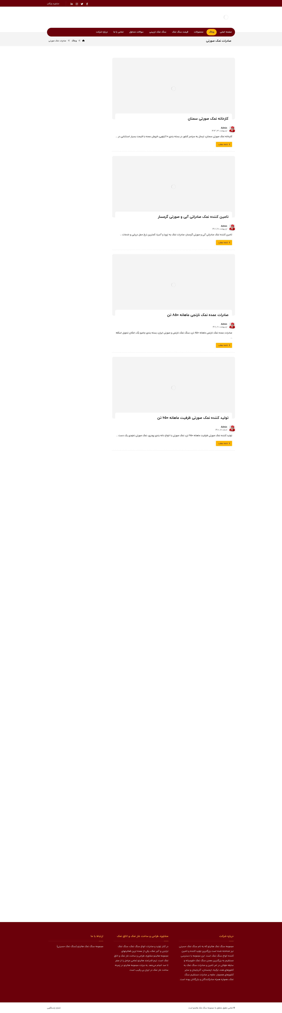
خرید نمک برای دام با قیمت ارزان (80, 284)
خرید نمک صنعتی (88, 432)
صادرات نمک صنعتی (87, 495)
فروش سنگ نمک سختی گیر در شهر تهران (76, 305)
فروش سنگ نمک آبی (87, 516)
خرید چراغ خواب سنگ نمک (85, 439)
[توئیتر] (82, 4)
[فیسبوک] (87, 4)
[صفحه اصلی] (83, 40)
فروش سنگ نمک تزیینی (85, 523)
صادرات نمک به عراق (87, 488)
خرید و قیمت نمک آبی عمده (69, 214)
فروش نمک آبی (89, 566)
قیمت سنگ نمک (89, 573)
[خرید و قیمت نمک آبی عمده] (94, 218)
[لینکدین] (71, 4)
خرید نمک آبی (89, 425)
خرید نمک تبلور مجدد (65, 425)
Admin (224, 128)
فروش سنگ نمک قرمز (87, 530)
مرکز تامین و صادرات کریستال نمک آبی (77, 300)
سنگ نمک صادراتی (88, 453)
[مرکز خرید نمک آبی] (94, 233)
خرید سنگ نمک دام (87, 368)
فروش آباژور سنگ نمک (86, 502)
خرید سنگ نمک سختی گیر (85, 382)
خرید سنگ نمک (88, 347)
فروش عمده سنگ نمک (86, 552)
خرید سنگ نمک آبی (87, 354)
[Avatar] (232, 129)
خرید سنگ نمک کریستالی (85, 396)
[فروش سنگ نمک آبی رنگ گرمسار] (94, 248)
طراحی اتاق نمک (63, 495)
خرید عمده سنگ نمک (87, 410)
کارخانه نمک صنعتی (88, 580)
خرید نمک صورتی (64, 432)
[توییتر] (225, 989)
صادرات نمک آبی (67, 481)
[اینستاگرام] (76, 4)
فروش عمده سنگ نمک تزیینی (83, 559)
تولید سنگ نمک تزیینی (86, 340)
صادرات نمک (90, 481)
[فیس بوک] (231, 989)
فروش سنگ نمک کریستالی (85, 538)
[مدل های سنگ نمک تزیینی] (75, 878)
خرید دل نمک (61, 340)
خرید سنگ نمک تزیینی (86, 361)
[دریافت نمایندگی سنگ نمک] (75, 808)
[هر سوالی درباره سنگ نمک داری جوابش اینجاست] (75, 738)
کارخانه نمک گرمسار (88, 587)
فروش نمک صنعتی (65, 566)
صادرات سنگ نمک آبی (86, 467)
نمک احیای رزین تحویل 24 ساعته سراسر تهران (77, 292)
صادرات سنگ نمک (87, 460)
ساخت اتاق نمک (63, 446)
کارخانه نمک (67, 573)
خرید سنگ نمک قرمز (87, 389)
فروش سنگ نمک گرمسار (86, 545)
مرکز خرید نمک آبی (75, 229)
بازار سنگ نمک (90, 333)
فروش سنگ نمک (88, 509)
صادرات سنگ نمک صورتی (85, 474)
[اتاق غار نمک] (75, 665)
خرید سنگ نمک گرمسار (86, 403)
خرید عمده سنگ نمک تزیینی (83, 417)
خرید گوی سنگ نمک (87, 446)
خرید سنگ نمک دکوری (86, 375)
